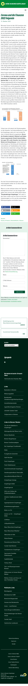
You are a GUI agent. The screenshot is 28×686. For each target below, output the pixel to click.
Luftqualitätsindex (9, 523)
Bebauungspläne (9, 393)
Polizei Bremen (8, 538)
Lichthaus (7, 519)
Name (4, 275)
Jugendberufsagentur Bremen (12, 407)
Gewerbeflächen (15, 220)
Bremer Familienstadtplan (11, 442)
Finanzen (8, 220)
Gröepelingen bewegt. (10, 480)
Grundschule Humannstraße (14, 333)
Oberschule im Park (9, 534)
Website (5, 286)
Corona (3, 220)
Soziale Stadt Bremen (10, 546)
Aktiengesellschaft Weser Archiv (13, 431)
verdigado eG (10, 678)
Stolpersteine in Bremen (11, 414)
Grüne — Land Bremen (10, 606)
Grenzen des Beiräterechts (11, 602)
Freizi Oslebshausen (9, 465)
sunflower (12, 676)
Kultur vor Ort (8, 510)
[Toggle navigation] (25, 10)
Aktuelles (3, 218)
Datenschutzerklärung (11, 271)
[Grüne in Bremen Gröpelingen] (3, 4)
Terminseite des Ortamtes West (13, 379)
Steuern (21, 220)
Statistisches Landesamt (11, 623)
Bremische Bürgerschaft (11, 598)
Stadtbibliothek (8, 559)
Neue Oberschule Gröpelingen (12, 527)
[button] (5, 207)
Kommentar (6, 238)
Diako (6, 450)
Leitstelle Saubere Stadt (11, 410)
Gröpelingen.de (8, 487)
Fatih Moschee (8, 457)
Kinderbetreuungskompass (11, 506)
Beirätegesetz (8, 591)
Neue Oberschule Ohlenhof (11, 531)
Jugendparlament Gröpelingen (12, 502)
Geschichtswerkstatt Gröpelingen (13, 469)
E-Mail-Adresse (7, 280)
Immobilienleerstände (10, 403)
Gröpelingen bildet (9, 484)
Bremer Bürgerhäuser (10, 439)
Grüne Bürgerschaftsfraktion (12, 610)
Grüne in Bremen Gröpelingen (15, 4)
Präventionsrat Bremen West (12, 542)
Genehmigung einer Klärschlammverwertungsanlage (14, 323)
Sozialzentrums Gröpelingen (12, 549)
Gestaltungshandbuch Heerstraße (13, 472)
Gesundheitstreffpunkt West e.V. (13, 476)
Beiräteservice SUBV (10, 595)
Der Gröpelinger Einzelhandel (12, 446)
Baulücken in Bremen (10, 390)
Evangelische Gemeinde (11, 454)
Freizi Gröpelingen (9, 461)
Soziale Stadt (8, 619)
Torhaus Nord (8, 563)
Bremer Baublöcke (9, 435)
